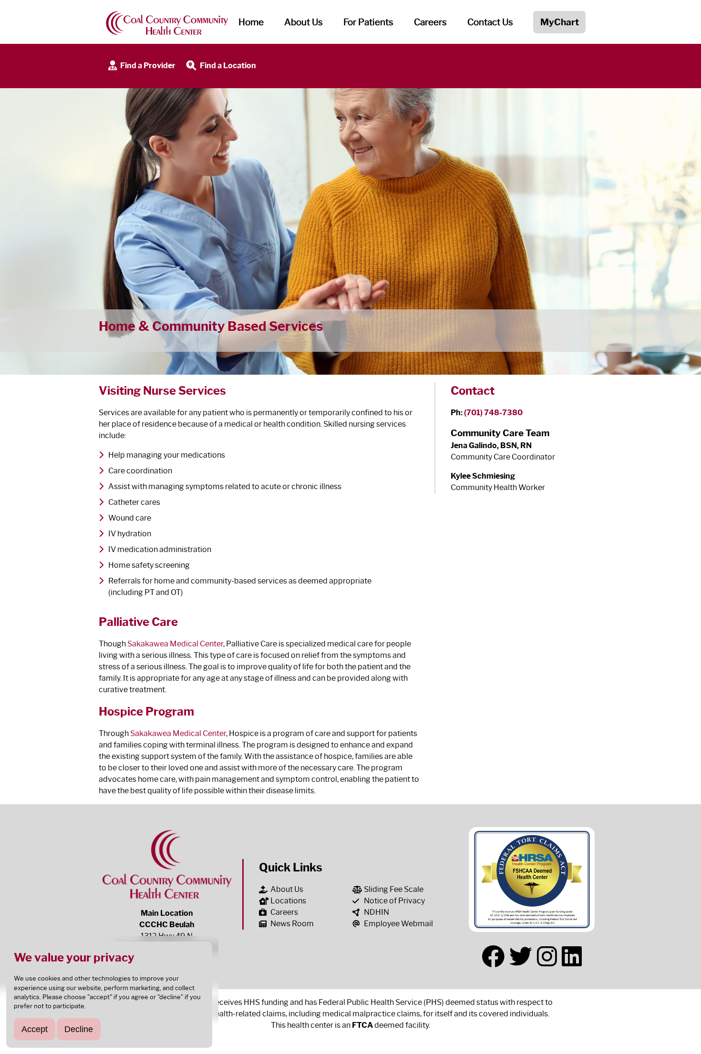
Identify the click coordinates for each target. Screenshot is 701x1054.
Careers (430, 22)
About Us (286, 889)
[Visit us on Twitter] (520, 957)
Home (251, 22)
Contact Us (490, 22)
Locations (288, 900)
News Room (292, 923)
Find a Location (227, 65)
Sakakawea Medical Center (175, 643)
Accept (34, 1029)
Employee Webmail (398, 923)
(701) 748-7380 (493, 412)
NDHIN (376, 912)
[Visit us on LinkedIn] (572, 957)
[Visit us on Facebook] (493, 957)
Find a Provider (147, 65)
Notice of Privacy (394, 900)
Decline (78, 1029)
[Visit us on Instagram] (547, 957)
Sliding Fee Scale (393, 889)
